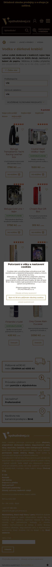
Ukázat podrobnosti (26, 302)
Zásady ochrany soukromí (26, 293)
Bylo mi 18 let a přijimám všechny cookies (26, 298)
